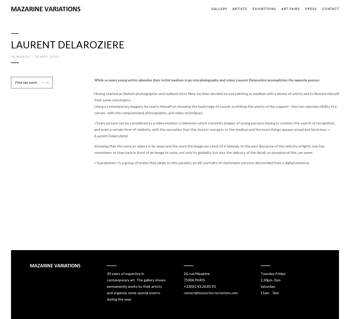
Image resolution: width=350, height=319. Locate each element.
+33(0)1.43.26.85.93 (200, 286)
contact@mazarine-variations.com (211, 293)
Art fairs (290, 9)
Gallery (219, 9)
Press (311, 9)
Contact (330, 9)
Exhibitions (264, 9)
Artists (239, 9)
